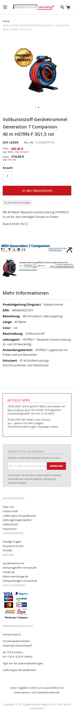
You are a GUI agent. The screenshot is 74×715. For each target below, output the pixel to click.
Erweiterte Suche (13, 546)
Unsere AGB (10, 511)
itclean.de (9, 572)
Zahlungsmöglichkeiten (17, 520)
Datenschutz (10, 524)
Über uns (8, 507)
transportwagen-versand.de (20, 580)
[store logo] (33, 7)
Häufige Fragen (12, 541)
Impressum (10, 529)
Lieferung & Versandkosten (19, 515)
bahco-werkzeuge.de (15, 576)
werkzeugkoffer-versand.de (19, 567)
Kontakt (7, 550)
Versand (24, 151)
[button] (35, 107)
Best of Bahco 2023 (18, 410)
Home (6, 21)
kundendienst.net (13, 563)
